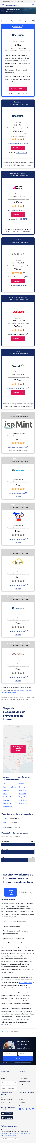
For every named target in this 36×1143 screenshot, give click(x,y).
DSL (4, 823)
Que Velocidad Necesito (7, 1102)
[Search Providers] (15, 1083)
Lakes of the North (9, 787)
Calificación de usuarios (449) (17, 388)
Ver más (18, 496)
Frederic (22, 787)
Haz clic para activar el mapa (18, 748)
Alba (4, 784)
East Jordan (7, 803)
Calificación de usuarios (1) (18, 493)
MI (7, 1031)
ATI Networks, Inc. (18, 505)
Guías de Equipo (23, 1078)
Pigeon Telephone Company (18, 597)
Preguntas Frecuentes (24, 1081)
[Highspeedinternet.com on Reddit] (30, 1109)
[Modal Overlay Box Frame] (18, 1051)
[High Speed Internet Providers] (10, 5)
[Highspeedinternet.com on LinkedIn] (33, 1109)
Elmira (5, 793)
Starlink (18, 240)
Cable (5, 818)
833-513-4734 (21, 93)
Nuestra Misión (22, 1099)
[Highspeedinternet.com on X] (23, 1109)
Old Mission (23, 800)
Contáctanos (22, 1102)
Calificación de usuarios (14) (17, 447)
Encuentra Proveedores (6, 1075)
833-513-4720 (21, 152)
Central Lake (7, 797)
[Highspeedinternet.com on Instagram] (26, 1109)
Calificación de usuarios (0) (17, 539)
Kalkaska (6, 790)
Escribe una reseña (10, 892)
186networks (18, 459)
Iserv (18, 551)
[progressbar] (18, 844)
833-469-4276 (21, 219)
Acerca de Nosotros (24, 1096)
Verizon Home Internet (18, 297)
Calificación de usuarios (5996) (17, 143)
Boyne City (23, 803)
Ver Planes (16, 148)
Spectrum (18, 102)
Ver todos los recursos (24, 1084)
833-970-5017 (21, 286)
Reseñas (3, 1078)
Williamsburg (7, 806)
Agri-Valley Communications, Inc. (18, 643)
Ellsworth (22, 793)
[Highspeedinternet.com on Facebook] (20, 1109)
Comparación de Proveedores (26, 1075)
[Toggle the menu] (33, 5)
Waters (21, 784)
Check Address (16, 89)
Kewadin (6, 800)
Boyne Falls (23, 790)
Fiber (5, 827)
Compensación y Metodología (8, 1133)
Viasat (18, 351)
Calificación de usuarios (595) (18, 210)
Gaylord (22, 797)
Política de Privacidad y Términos (25, 1133)
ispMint (18, 414)
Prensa (20, 1106)
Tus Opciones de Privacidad (10, 1135)
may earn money (7, 1)
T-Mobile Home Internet (18, 173)
